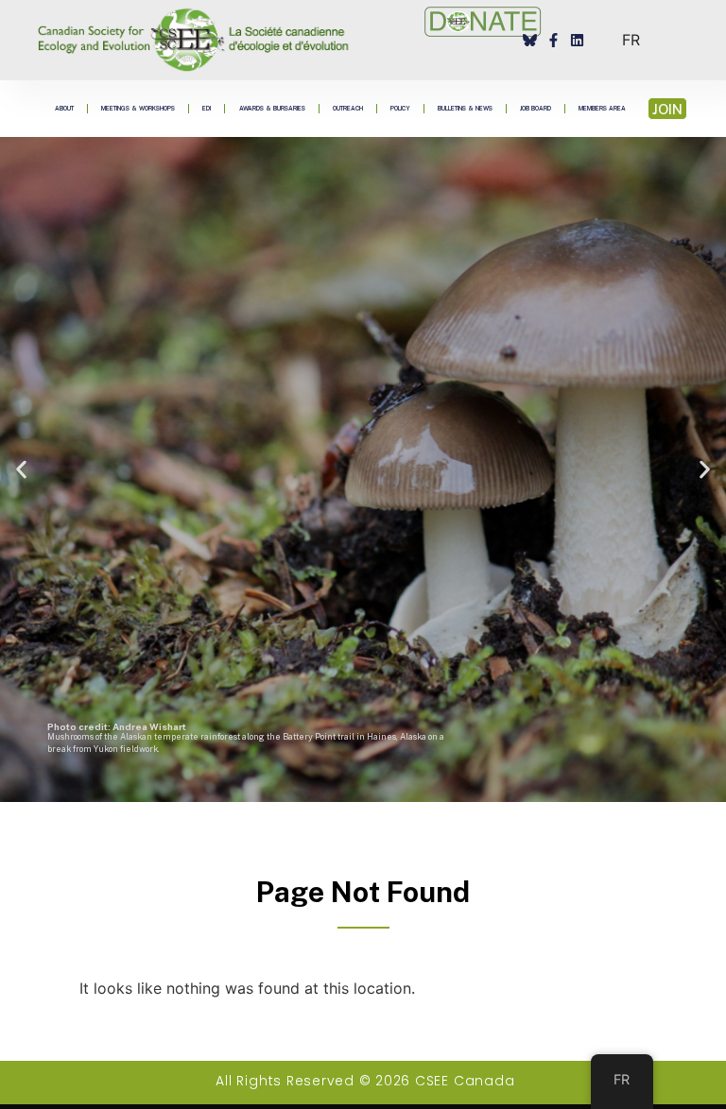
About (64, 108)
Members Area (602, 108)
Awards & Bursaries (272, 108)
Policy (400, 108)
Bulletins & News (465, 108)
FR (631, 39)
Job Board (535, 108)
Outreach (348, 108)
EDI (206, 108)
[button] (21, 470)
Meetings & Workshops (138, 108)
